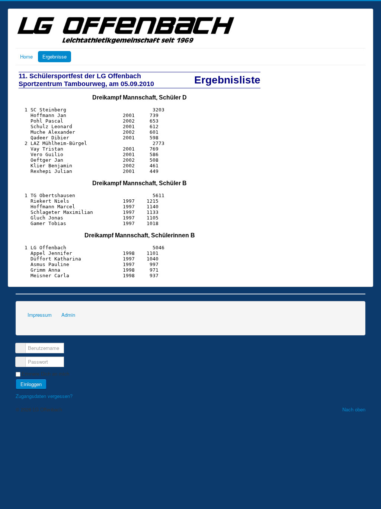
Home (26, 56)
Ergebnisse (54, 56)
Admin (68, 314)
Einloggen (31, 384)
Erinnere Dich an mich (45, 373)
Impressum (40, 314)
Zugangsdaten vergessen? (44, 395)
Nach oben (353, 409)
